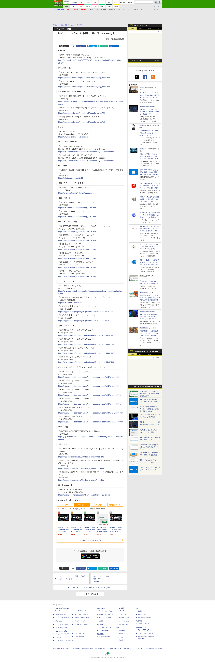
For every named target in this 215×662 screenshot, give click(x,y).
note (104, 46)
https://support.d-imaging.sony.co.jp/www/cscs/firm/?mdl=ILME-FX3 (85, 321)
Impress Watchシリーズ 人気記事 (146, 351)
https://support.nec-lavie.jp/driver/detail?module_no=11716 (81, 122)
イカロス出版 (120, 608)
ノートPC (65, 505)
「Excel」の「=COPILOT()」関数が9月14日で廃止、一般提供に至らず (150, 393)
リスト (72, 46)
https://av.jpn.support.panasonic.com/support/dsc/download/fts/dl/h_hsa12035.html (90, 413)
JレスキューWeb (124, 621)
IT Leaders (58, 621)
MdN (117, 628)
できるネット (59, 637)
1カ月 (157, 28)
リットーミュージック (106, 611)
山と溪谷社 (100, 624)
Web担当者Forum (60, 614)
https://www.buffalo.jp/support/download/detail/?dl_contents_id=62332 (86, 335)
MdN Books (122, 630)
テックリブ (119, 637)
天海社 (140, 611)
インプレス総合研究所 (62, 617)
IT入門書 (99, 505)
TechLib (121, 640)
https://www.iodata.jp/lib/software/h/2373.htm (76, 193)
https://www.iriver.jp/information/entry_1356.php (77, 208)
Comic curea (142, 614)
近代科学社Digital (104, 636)
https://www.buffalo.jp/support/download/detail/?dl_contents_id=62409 (86, 362)
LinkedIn (115, 46)
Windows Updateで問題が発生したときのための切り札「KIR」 (149, 447)
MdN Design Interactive (126, 634)
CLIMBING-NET (104, 630)
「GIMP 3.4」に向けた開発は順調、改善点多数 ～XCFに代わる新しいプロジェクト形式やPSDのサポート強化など (150, 201)
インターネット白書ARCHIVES (64, 640)
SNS (129, 9)
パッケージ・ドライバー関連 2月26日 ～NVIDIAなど (101, 578)
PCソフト (81, 505)
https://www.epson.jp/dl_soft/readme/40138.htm (77, 276)
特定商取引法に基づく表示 (154, 648)
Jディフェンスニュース (126, 614)
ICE (137, 608)
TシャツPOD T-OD (105, 617)
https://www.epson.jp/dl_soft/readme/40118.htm (77, 240)
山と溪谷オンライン (105, 627)
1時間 (132, 28)
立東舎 (101, 621)
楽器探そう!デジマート (106, 614)
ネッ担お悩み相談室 (61, 628)
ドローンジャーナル (61, 624)
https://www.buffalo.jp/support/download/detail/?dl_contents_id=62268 (86, 344)
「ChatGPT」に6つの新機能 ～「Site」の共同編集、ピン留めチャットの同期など (150, 215)
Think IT (57, 611)
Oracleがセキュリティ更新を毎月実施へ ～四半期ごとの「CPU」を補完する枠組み (150, 228)
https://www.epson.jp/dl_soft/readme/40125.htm (77, 249)
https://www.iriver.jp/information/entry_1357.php (77, 217)
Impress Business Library (82, 617)
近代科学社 (100, 634)
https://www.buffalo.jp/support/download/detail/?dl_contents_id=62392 (86, 353)
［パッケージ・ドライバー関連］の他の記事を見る (90, 587)
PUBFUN (139, 621)
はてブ (93, 46)
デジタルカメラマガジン (62, 634)
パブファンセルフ (143, 624)
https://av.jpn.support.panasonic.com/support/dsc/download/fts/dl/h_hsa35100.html (90, 422)
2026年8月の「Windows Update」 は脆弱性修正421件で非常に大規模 (149, 409)
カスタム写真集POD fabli (146, 633)
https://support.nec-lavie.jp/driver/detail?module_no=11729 (81, 113)
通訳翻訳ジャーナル (125, 617)
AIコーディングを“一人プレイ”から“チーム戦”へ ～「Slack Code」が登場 (149, 246)
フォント (142, 9)
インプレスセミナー (80, 621)
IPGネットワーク (141, 627)
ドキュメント (120, 9)
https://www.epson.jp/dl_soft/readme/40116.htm (77, 231)
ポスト (66, 46)
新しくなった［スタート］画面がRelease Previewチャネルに (150, 424)
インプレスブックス (80, 633)
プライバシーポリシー (114, 648)
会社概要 (126, 648)
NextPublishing (79, 636)
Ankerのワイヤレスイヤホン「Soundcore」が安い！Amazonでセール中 (149, 133)
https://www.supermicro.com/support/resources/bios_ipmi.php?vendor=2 (86, 152)
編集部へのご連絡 (100, 648)
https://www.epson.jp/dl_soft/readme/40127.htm (77, 258)
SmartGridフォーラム (80, 611)
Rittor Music (101, 608)
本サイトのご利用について (61, 648)
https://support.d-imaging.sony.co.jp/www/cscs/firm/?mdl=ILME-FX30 (85, 312)
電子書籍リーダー (115, 505)
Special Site (138, 61)
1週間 (149, 28)
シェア (82, 46)
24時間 (141, 28)
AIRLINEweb (123, 611)
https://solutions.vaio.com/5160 (70, 178)
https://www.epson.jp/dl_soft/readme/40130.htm (77, 267)
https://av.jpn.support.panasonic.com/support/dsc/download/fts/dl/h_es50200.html (90, 404)
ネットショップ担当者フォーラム (84, 614)
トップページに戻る (90, 594)
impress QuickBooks (144, 617)
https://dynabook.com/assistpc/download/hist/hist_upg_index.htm (84, 78)
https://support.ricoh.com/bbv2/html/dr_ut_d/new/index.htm (81, 457)
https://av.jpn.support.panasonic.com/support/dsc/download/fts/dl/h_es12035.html (90, 377)
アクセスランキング (141, 25)
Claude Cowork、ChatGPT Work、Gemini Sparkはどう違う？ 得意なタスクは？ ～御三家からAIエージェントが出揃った (150, 97)
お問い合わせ (75, 648)
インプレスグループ (138, 648)
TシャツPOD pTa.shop (145, 630)
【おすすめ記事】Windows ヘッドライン (147, 386)
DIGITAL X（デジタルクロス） (83, 624)
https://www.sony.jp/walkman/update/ (72, 303)
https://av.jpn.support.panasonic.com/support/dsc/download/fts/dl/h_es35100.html (90, 395)
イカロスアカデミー (125, 624)
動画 (134, 9)
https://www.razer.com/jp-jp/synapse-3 (73, 137)
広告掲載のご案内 (87, 648)
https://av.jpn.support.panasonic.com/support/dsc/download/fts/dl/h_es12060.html (90, 386)
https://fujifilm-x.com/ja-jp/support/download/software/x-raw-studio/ (84, 495)
